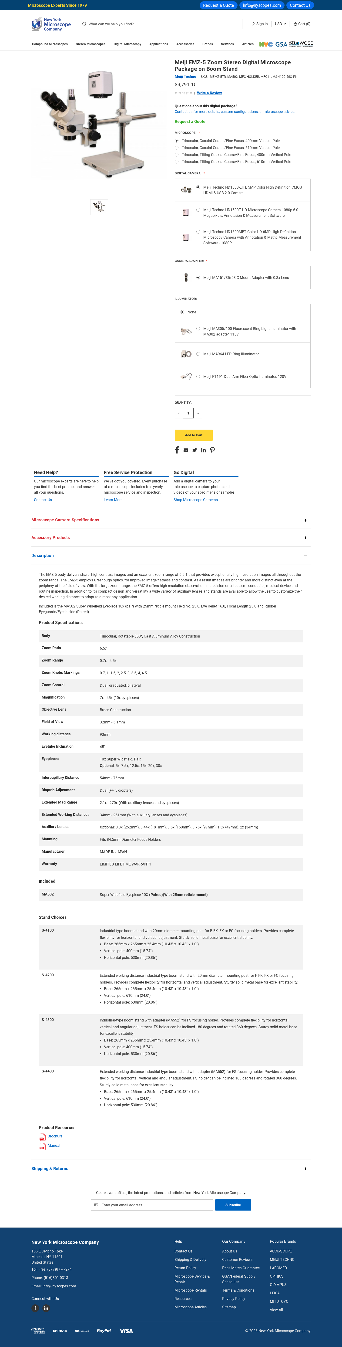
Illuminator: (186, 299)
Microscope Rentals (190, 1290)
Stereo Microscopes (90, 44)
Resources (182, 1298)
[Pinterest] (212, 450)
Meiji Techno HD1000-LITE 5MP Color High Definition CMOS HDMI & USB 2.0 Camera (252, 190)
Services (227, 44)
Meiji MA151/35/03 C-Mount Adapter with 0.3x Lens (246, 277)
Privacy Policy (233, 1298)
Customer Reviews (237, 1259)
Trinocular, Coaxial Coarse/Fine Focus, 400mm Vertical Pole (231, 141)
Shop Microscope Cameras (196, 500)
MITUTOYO (279, 1301)
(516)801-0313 (56, 1278)
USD (279, 24)
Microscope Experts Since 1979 (57, 5)
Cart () (304, 24)
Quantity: (183, 402)
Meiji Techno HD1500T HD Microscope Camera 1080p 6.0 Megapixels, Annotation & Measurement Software (250, 213)
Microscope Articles (190, 1307)
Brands (207, 44)
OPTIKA (276, 1276)
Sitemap (229, 1307)
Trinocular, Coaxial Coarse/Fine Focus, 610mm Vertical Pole (231, 148)
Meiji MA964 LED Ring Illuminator (231, 354)
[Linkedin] (203, 450)
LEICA (275, 1293)
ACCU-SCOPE (281, 1251)
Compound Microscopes (50, 44)
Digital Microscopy (127, 44)
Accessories (185, 44)
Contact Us (300, 5)
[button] (207, 93)
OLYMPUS (278, 1285)
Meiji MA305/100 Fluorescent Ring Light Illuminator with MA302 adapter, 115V (249, 331)
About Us (229, 1251)
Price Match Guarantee (241, 1268)
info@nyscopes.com (262, 5)
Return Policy (185, 1268)
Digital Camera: (188, 173)
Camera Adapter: (190, 261)
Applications (158, 44)
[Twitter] (194, 450)
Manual (54, 1145)
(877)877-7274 (59, 1269)
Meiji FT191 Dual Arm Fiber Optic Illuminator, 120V (244, 376)
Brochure (55, 1136)
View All (276, 1310)
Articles (248, 44)
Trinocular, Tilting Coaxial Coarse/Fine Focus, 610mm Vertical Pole (236, 161)
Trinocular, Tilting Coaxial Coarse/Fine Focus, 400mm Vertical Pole (236, 155)
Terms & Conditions (238, 1290)
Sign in (262, 24)
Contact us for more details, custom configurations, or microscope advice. (235, 111)
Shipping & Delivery (190, 1259)
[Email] (186, 450)
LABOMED (278, 1268)
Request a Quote (218, 5)
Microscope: (186, 133)
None (192, 312)
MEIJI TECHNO (282, 1259)
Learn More (113, 500)
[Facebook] (177, 450)
